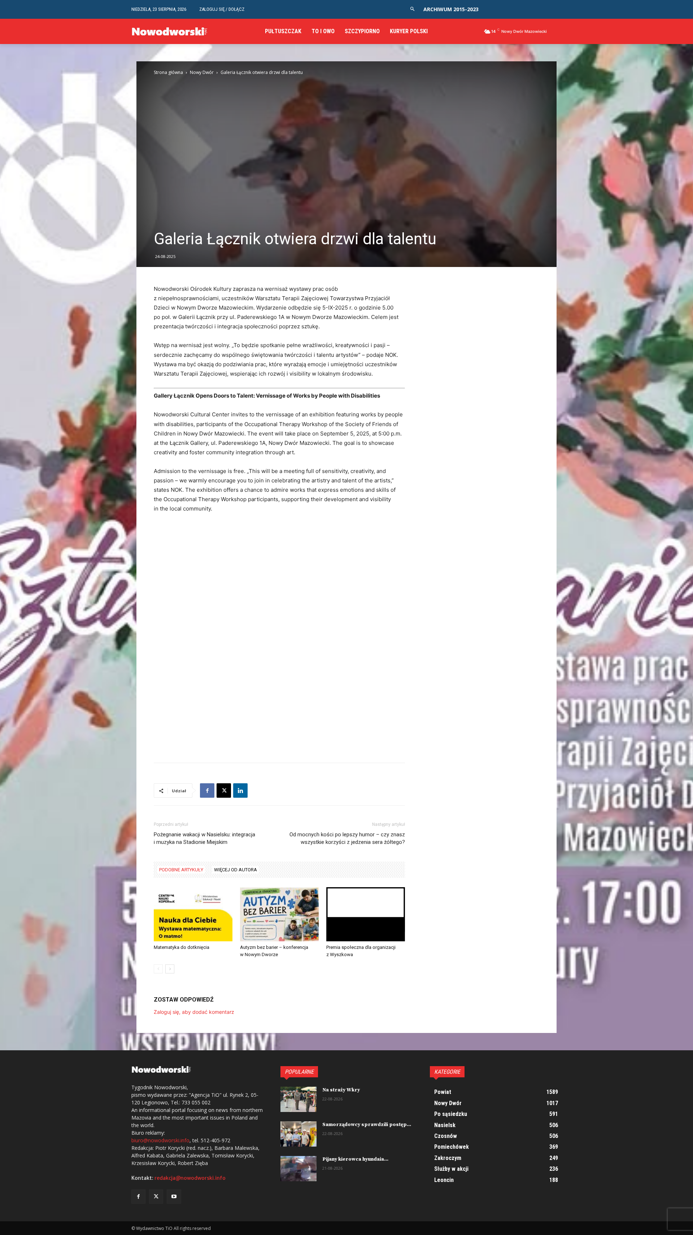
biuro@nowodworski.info (160, 1140)
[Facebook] (207, 790)
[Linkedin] (240, 790)
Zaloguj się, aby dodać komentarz (194, 1012)
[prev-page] (158, 968)
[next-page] (169, 968)
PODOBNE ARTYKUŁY (181, 869)
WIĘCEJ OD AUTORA (235, 869)
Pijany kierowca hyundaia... (355, 1159)
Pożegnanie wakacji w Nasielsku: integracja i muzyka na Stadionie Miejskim (204, 838)
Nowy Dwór (202, 72)
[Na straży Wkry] (298, 1099)
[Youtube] (174, 1197)
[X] (224, 790)
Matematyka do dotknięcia (181, 947)
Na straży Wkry (341, 1090)
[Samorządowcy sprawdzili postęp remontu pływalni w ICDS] (298, 1134)
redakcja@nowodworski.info (190, 1178)
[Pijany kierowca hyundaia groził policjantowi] (298, 1168)
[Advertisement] (279, 573)
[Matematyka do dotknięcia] (193, 914)
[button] (412, 9)
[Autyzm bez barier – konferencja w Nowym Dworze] (279, 914)
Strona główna (168, 72)
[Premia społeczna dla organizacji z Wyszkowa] (365, 914)
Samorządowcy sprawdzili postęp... (366, 1124)
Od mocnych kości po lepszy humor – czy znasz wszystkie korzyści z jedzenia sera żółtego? (347, 838)
